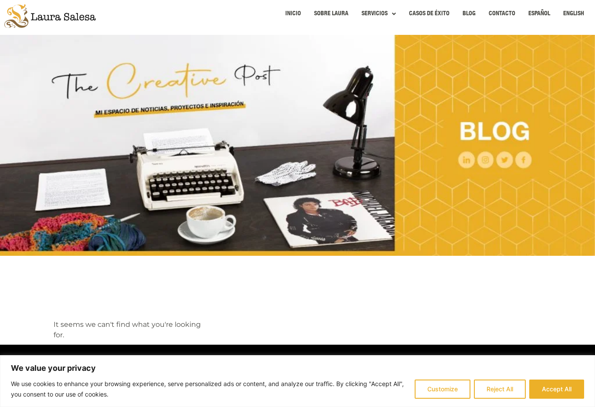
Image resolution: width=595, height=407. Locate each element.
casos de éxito (429, 14)
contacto (502, 14)
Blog (469, 14)
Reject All (500, 389)
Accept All (556, 389)
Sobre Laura (331, 14)
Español (539, 14)
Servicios (375, 14)
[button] (378, 14)
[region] (297, 381)
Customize (442, 389)
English (573, 14)
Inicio (293, 14)
